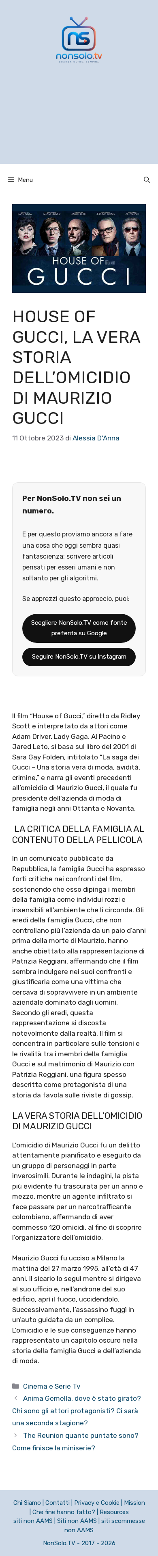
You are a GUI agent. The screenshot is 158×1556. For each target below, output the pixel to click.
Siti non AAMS (77, 1521)
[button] (147, 180)
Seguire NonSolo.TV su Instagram (79, 656)
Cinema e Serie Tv (51, 1386)
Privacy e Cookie (97, 1502)
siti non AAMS (33, 1521)
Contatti (57, 1502)
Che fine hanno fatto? (63, 1512)
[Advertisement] (79, 124)
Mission (134, 1502)
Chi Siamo (27, 1502)
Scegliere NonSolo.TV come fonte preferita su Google (79, 628)
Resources (114, 1512)
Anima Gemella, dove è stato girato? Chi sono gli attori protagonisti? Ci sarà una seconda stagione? (76, 1410)
